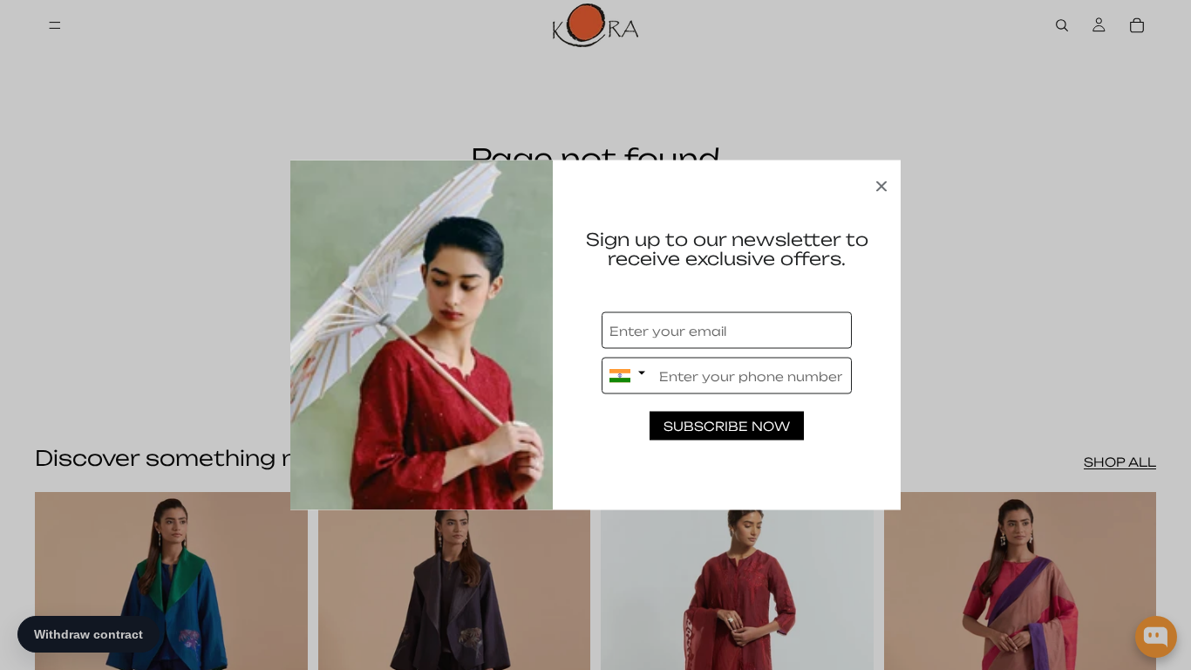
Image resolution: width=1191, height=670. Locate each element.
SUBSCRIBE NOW (727, 426)
